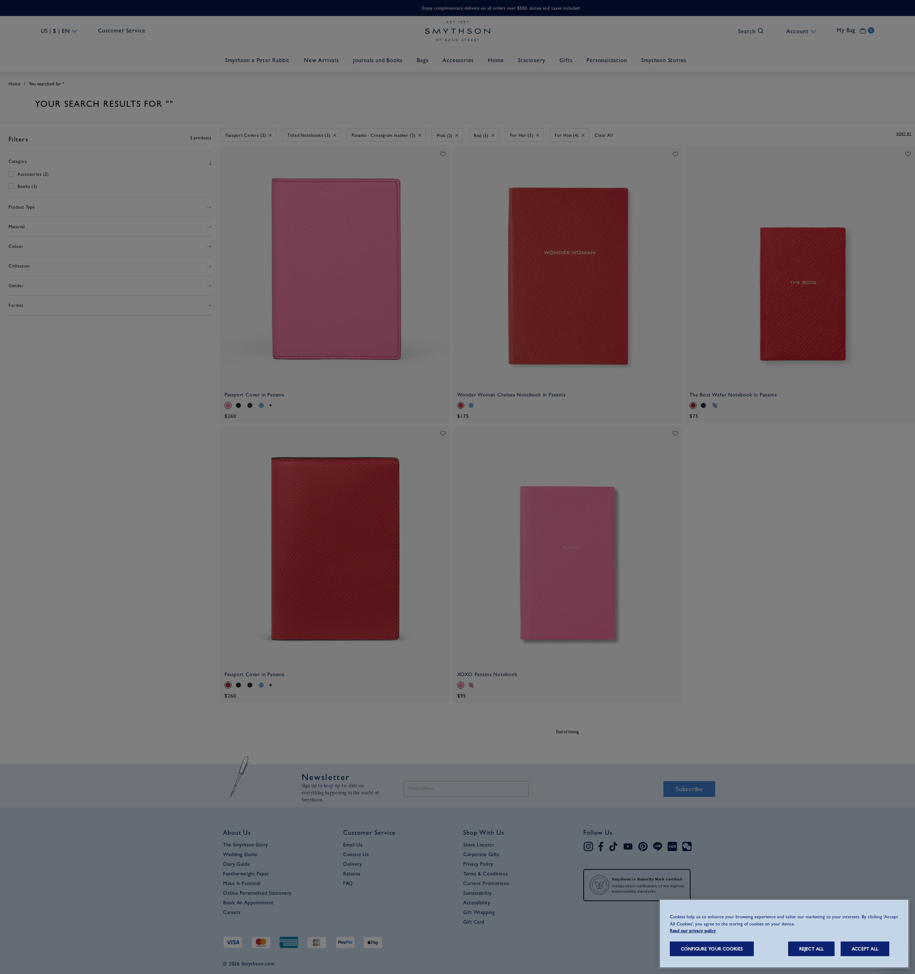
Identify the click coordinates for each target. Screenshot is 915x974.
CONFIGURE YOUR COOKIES (712, 948)
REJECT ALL (811, 948)
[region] (784, 933)
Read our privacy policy (693, 930)
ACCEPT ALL (865, 948)
